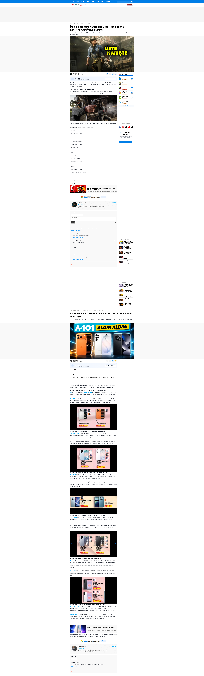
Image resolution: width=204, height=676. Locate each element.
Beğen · (72, 230)
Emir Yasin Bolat (76, 73)
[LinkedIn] (115, 202)
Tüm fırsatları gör (126, 105)
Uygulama (83, 1)
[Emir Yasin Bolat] (74, 202)
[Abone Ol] (115, 74)
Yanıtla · (76, 230)
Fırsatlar (108, 1)
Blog (98, 1)
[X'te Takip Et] (126, 127)
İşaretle (79, 230)
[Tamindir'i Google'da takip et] (93, 197)
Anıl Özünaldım (76, 360)
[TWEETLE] (110, 74)
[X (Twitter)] (113, 202)
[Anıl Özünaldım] (74, 646)
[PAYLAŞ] (107, 74)
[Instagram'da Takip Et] (123, 127)
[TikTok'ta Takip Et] (132, 127)
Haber (93, 1)
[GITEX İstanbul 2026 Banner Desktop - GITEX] (102, 3)
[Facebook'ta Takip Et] (120, 127)
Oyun (88, 1)
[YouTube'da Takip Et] (129, 127)
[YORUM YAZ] (113, 74)
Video (102, 1)
